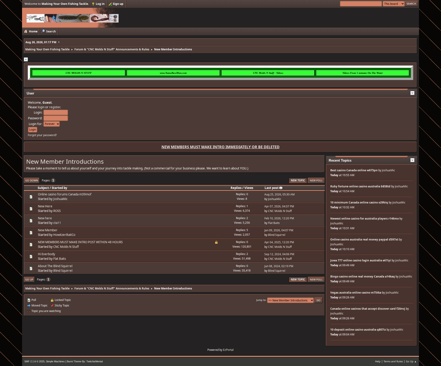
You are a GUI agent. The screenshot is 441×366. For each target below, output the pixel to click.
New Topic (298, 180)
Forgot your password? (42, 135)
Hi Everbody (46, 254)
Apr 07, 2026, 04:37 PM (279, 206)
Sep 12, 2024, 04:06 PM (279, 254)
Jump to (261, 300)
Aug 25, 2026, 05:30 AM (279, 194)
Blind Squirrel (276, 235)
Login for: (35, 124)
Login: (38, 112)
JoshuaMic (60, 199)
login (41, 107)
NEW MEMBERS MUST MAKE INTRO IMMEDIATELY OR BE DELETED (220, 146)
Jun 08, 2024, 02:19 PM (278, 266)
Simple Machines (55, 361)
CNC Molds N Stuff (280, 211)
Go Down (31, 180)
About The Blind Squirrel (55, 266)
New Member (47, 230)
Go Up (29, 279)
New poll (316, 180)
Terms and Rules (393, 361)
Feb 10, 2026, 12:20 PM (279, 218)
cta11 (57, 223)
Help (378, 361)
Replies (236, 188)
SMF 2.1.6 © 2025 (34, 361)
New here (45, 218)
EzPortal (228, 350)
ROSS (57, 211)
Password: (35, 118)
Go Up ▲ (411, 361)
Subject (43, 188)
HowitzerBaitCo (64, 235)
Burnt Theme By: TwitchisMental (85, 361)
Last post (272, 188)
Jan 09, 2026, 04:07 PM (278, 230)
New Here (45, 206)
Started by (59, 188)
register (54, 107)
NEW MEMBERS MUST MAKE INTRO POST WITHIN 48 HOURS (80, 242)
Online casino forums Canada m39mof (64, 194)
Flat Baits (274, 223)
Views (248, 188)
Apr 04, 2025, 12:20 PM (279, 242)
